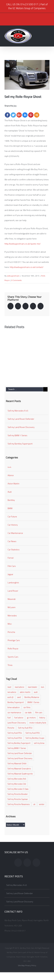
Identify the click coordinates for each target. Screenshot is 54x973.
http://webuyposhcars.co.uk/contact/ (27, 267)
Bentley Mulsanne (31, 697)
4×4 (9, 467)
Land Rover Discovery (17, 722)
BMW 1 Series (33, 702)
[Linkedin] (25, 115)
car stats (28, 712)
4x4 (42, 686)
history (42, 717)
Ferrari (11, 557)
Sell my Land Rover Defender (21, 418)
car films (26, 707)
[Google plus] (19, 115)
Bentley (11, 500)
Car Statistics (14, 549)
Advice (11, 475)
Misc (10, 623)
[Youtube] (36, 862)
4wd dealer (32, 686)
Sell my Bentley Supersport (20, 443)
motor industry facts (37, 722)
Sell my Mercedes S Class (18, 788)
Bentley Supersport (16, 702)
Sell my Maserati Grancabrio (19, 768)
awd (19, 697)
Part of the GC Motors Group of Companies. (28, 6)
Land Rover (13, 590)
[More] (36, 115)
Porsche (11, 632)
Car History (13, 524)
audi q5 (11, 697)
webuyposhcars (13, 275)
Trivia (10, 665)
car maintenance (14, 712)
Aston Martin (13, 483)
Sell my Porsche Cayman (18, 799)
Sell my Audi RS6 (15, 737)
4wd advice (19, 686)
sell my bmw (39, 743)
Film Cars (12, 566)
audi (36, 692)
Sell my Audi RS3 (25, 727)
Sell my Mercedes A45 (17, 778)
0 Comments (16, 280)
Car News (12, 541)
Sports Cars (13, 656)
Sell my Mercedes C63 (17, 783)
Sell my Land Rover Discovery (21, 427)
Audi (10, 491)
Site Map (21, 965)
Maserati (12, 599)
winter (41, 804)
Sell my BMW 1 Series (17, 435)
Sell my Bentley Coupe (35, 737)
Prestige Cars (14, 640)
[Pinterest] (30, 115)
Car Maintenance (15, 533)
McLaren (11, 607)
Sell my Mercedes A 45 (18, 410)
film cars (38, 712)
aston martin (25, 692)
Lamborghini (13, 582)
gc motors (31, 717)
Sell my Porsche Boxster (18, 794)
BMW (10, 508)
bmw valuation (14, 707)
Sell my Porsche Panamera (19, 804)
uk (34, 804)
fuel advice (18, 717)
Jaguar (10, 574)
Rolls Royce (13, 648)
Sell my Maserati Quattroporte (20, 773)
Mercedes (12, 615)
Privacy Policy (30, 965)
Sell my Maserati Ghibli (17, 763)
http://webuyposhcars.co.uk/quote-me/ (22, 243)
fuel (9, 717)
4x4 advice (12, 692)
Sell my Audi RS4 (15, 732)
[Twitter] (13, 115)
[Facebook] (7, 115)
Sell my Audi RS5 (33, 732)
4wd (9, 686)
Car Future (12, 516)
